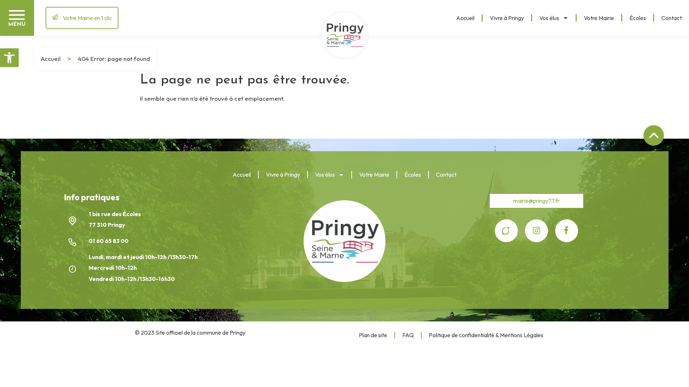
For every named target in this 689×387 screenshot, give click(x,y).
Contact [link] (671, 18)
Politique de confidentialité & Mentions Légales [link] (486, 335)
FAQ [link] (408, 335)
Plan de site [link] (373, 335)
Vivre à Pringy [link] (507, 18)
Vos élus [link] (549, 18)
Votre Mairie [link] (599, 18)
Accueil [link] (465, 18)
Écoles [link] (637, 18)
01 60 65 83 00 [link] (109, 240)
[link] (9, 57)
